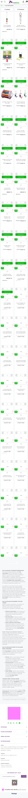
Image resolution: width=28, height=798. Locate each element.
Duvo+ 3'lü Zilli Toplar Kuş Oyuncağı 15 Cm (21, 131)
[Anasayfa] (2, 5)
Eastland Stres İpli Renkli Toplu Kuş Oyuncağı (21, 188)
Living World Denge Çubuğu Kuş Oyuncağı (7, 64)
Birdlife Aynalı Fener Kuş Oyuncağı (7, 160)
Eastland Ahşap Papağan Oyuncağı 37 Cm (7, 275)
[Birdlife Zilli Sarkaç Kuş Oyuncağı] (20, 243)
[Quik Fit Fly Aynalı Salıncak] (20, 56)
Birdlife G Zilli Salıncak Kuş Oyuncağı (7, 217)
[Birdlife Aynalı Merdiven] (7, 243)
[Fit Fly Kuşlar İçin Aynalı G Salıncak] (20, 94)
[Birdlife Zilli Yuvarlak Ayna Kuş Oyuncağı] (20, 156)
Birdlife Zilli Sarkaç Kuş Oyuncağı (20, 246)
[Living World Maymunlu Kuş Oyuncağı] (7, 185)
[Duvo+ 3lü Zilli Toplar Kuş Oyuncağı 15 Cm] (20, 128)
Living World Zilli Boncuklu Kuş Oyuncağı (21, 217)
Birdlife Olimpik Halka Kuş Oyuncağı (21, 26)
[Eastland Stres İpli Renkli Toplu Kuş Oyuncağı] (20, 185)
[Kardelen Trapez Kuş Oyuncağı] (7, 94)
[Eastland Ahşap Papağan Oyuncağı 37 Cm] (7, 271)
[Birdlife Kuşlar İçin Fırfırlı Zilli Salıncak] (7, 128)
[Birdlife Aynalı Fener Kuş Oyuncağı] (7, 156)
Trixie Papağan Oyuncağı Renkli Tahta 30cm (7, 26)
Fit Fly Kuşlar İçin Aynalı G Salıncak (21, 102)
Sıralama (8, 9)
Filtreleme (21, 9)
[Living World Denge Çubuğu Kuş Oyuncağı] (7, 56)
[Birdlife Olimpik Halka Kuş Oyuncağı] (20, 18)
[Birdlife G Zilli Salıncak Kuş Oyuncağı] (7, 214)
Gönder (23, 776)
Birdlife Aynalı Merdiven (7, 246)
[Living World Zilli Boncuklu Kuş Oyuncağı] (20, 214)
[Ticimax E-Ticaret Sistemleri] (14, 794)
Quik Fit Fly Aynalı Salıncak (20, 64)
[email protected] (5, 760)
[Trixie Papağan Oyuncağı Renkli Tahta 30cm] (7, 18)
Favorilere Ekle (13, 47)
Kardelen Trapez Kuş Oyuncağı (7, 102)
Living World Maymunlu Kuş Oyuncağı (7, 188)
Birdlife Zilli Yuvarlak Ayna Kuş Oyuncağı (21, 160)
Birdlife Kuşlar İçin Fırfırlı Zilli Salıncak (7, 131)
